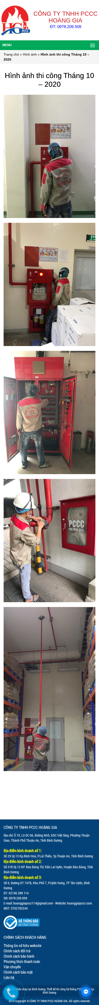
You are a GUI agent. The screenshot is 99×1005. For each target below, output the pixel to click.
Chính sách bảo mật (18, 972)
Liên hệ (9, 977)
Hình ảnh (30, 54)
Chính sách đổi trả (17, 950)
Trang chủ (11, 54)
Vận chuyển (12, 966)
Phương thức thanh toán (22, 961)
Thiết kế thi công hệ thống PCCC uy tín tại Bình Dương (68, 990)
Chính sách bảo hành (19, 956)
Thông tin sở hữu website (22, 945)
